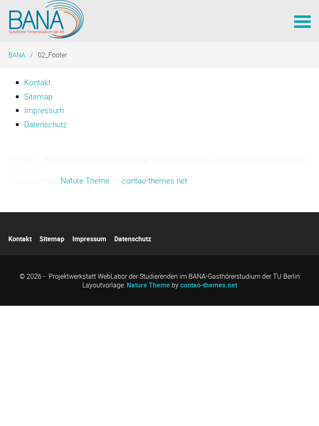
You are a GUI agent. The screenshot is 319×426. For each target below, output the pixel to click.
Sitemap (38, 96)
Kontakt (37, 82)
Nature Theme (85, 180)
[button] (302, 20)
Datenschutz (45, 124)
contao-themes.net (154, 180)
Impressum (44, 110)
